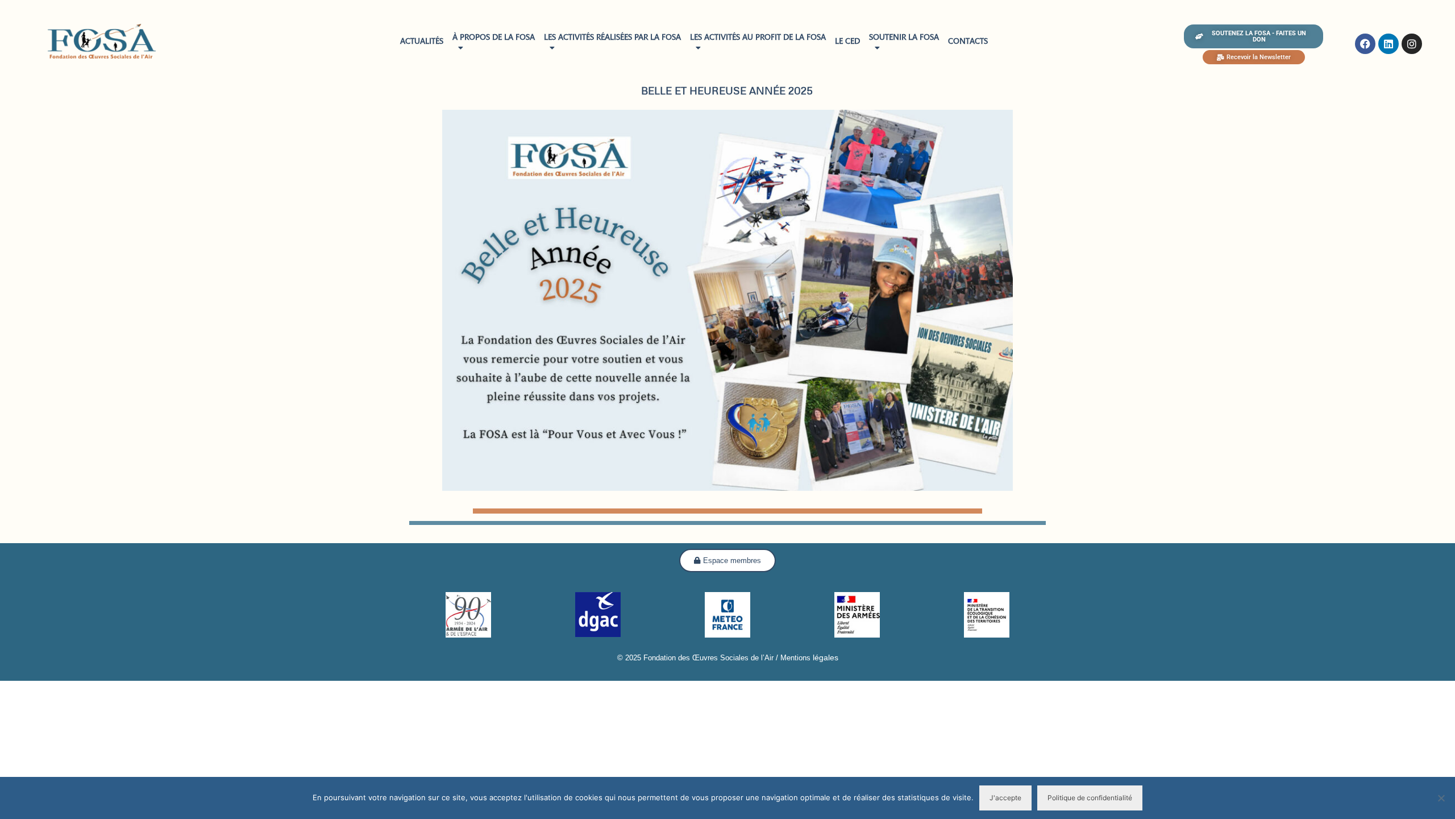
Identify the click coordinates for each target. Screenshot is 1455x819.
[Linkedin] (1388, 44)
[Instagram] (1412, 44)
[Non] (1440, 798)
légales (824, 657)
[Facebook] (1365, 44)
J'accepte (1005, 797)
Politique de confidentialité (1089, 797)
